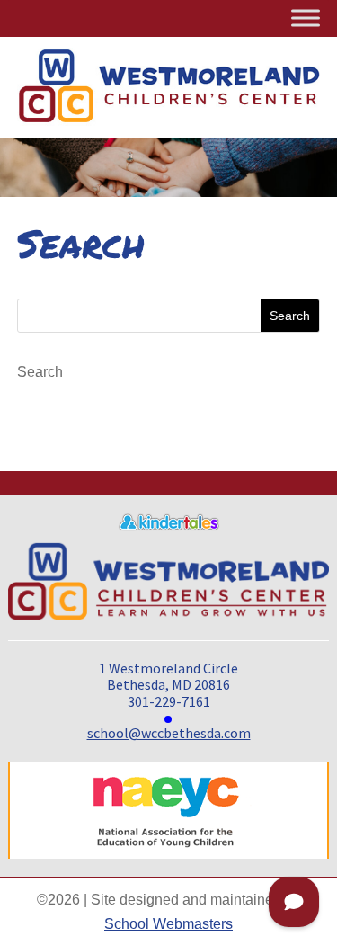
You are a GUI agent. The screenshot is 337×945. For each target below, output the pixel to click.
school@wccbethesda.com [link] (169, 733)
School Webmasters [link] (168, 924)
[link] (169, 526)
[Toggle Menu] (305, 17)
